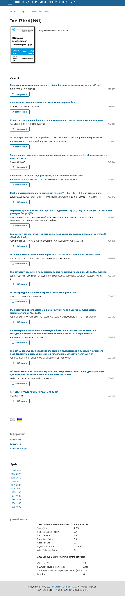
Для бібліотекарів (18, 448)
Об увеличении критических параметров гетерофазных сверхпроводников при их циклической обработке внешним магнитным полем (57, 373)
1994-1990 (16, 495)
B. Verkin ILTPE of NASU (64, 586)
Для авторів (15, 443)
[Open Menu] (10, 3)
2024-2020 (16, 474)
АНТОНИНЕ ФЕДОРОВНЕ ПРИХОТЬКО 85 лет (34, 391)
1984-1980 (16, 503)
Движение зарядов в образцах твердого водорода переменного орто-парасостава (56, 120)
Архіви (25, 11)
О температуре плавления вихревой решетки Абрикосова (43, 292)
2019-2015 (16, 477)
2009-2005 (16, 484)
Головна (14, 11)
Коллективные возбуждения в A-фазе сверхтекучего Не (42, 102)
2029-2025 (16, 470)
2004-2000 (16, 488)
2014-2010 (16, 481)
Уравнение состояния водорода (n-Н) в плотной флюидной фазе (46, 175)
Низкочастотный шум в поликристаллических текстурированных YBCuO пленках (58, 271)
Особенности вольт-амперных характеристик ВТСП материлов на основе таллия (55, 254)
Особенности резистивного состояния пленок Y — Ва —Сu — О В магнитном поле (56, 192)
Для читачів (15, 439)
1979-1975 (16, 506)
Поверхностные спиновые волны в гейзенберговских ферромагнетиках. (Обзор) (55, 85)
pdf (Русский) (20, 94)
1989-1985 (16, 499)
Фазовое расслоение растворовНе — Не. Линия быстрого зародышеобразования (56, 137)
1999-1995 (16, 492)
